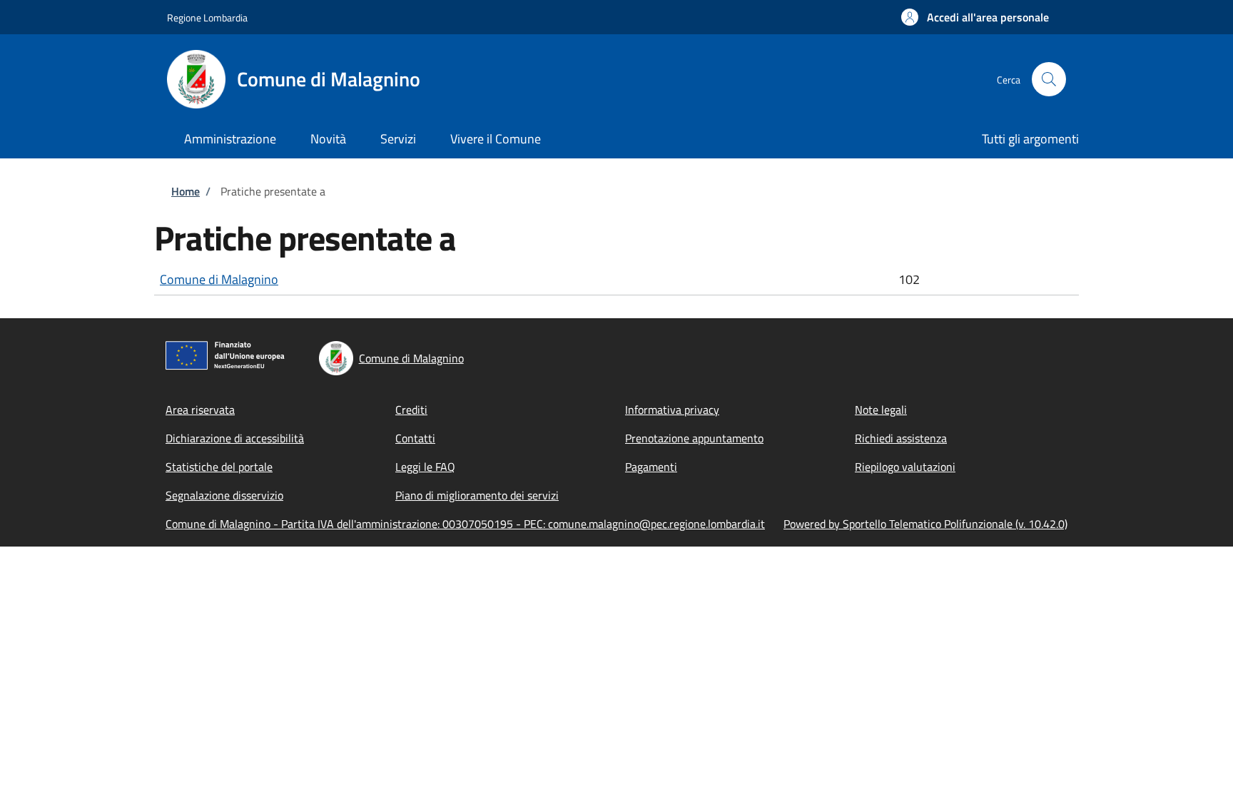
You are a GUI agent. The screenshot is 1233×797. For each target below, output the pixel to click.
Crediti (411, 409)
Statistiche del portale (219, 466)
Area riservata (200, 409)
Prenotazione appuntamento (694, 438)
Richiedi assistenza (901, 438)
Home (185, 191)
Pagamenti (651, 466)
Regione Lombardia (207, 17)
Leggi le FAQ (425, 466)
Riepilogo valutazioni (905, 466)
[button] (975, 17)
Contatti (415, 438)
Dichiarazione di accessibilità (235, 438)
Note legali (881, 409)
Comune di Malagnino (219, 279)
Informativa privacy (672, 409)
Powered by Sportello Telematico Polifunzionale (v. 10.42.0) (925, 523)
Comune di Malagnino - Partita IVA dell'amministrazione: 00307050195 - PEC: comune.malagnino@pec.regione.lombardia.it (465, 523)
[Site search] (1049, 79)
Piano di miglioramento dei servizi (477, 495)
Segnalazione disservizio (224, 495)
